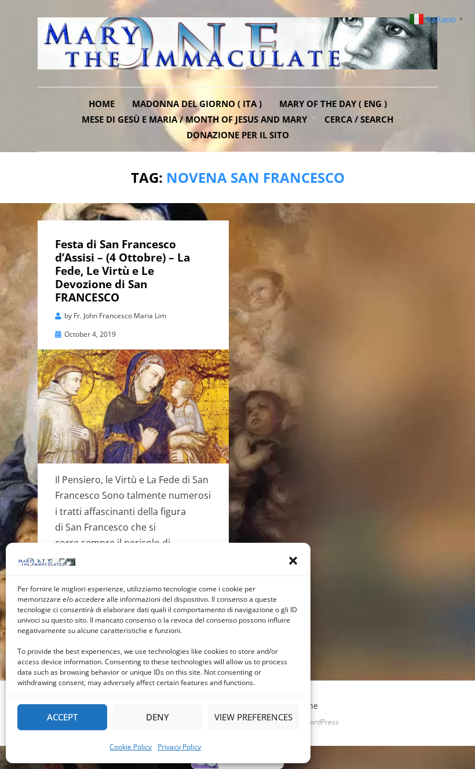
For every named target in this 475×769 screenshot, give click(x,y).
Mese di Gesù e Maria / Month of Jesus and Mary (194, 119)
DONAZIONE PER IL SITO (238, 135)
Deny (157, 717)
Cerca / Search (358, 119)
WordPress (321, 722)
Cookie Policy (130, 747)
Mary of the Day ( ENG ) (333, 103)
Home (102, 103)
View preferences (253, 717)
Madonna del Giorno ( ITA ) (197, 103)
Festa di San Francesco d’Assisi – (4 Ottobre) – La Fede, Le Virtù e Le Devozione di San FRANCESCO (122, 270)
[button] (293, 560)
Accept (62, 717)
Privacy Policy (179, 747)
